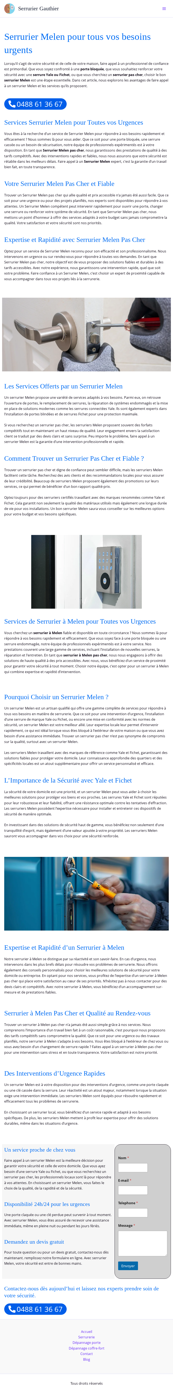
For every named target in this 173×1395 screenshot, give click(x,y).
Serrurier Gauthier (38, 8)
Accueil (86, 1331)
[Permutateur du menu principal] (164, 8)
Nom (123, 1158)
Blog (86, 1359)
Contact (86, 1353)
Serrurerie (86, 1337)
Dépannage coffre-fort (86, 1348)
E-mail (124, 1181)
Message (126, 1226)
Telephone (128, 1203)
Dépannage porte (87, 1342)
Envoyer (128, 1265)
